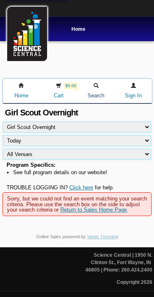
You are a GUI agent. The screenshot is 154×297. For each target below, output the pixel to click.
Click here (81, 187)
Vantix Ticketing (102, 236)
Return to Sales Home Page (93, 210)
